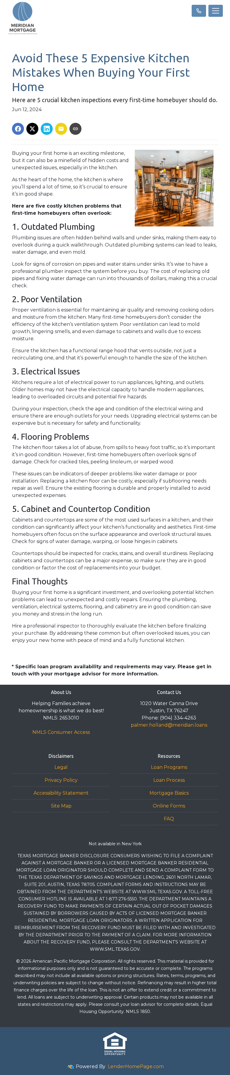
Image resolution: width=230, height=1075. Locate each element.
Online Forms (169, 806)
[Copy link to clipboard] (75, 129)
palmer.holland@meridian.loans (169, 725)
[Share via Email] (61, 129)
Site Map (61, 806)
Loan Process (169, 780)
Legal (61, 767)
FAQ (169, 819)
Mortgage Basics (169, 793)
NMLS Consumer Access (61, 732)
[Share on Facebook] (18, 129)
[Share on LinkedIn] (47, 129)
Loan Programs (169, 767)
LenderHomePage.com (136, 1066)
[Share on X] (32, 129)
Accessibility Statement (61, 793)
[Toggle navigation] (215, 11)
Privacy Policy (61, 780)
